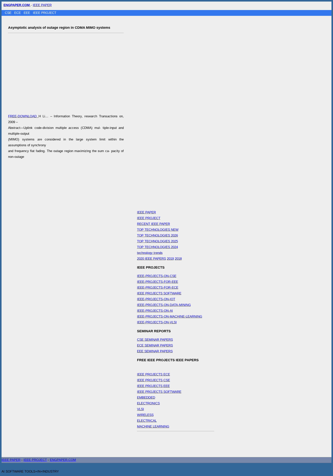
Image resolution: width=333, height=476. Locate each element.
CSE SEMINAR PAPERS (155, 340)
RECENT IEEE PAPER (153, 224)
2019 (170, 258)
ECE (18, 13)
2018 (178, 258)
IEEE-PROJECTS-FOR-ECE (157, 287)
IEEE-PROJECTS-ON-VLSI (157, 322)
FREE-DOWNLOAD (23, 116)
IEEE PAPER (42, 5)
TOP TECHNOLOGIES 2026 (157, 235)
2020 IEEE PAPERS (151, 258)
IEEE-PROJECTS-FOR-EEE (157, 282)
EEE (27, 13)
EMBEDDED (146, 397)
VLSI (140, 409)
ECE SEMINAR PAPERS (155, 345)
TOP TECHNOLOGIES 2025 (157, 241)
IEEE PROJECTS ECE (153, 374)
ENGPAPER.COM (63, 460)
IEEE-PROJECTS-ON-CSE (156, 276)
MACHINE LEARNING (153, 426)
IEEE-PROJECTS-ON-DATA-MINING (164, 305)
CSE (8, 13)
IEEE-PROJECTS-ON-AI (155, 311)
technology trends (150, 253)
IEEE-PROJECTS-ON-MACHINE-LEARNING (169, 316)
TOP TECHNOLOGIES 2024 (157, 247)
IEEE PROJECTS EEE (153, 386)
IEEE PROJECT (44, 13)
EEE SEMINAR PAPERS (155, 351)
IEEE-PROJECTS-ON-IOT (156, 299)
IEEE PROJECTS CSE (153, 380)
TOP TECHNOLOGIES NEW (157, 230)
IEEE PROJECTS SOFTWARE (159, 293)
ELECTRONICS (148, 403)
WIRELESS (145, 415)
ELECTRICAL (147, 421)
